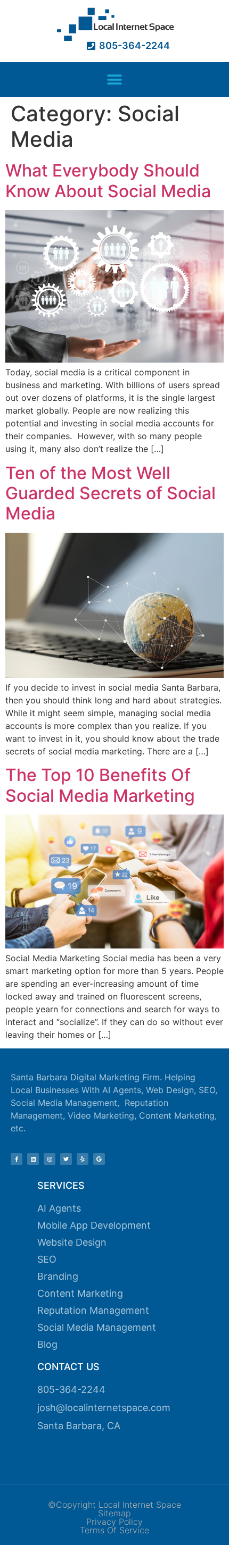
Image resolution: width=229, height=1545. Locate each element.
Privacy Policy (114, 1521)
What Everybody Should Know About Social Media (108, 180)
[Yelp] (82, 1159)
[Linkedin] (33, 1159)
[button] (115, 79)
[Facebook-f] (16, 1159)
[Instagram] (49, 1159)
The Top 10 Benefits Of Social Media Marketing (100, 785)
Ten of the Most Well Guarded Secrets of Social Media (110, 493)
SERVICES (61, 1185)
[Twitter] (66, 1159)
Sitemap (114, 1513)
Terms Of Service (114, 1530)
